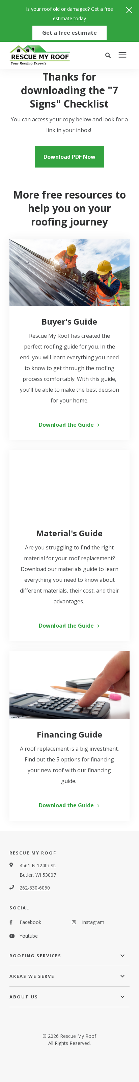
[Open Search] (109, 55)
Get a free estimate (69, 32)
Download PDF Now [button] (69, 156)
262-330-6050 (35, 887)
